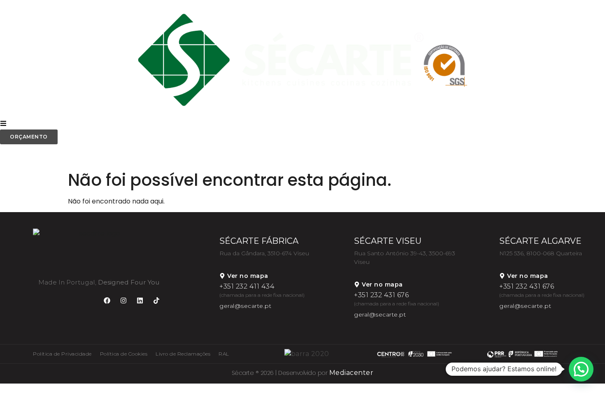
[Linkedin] (140, 300)
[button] (581, 369)
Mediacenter (351, 373)
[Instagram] (123, 300)
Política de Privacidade (62, 354)
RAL (224, 354)
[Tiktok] (156, 300)
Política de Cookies (124, 354)
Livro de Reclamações (183, 354)
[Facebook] (107, 300)
